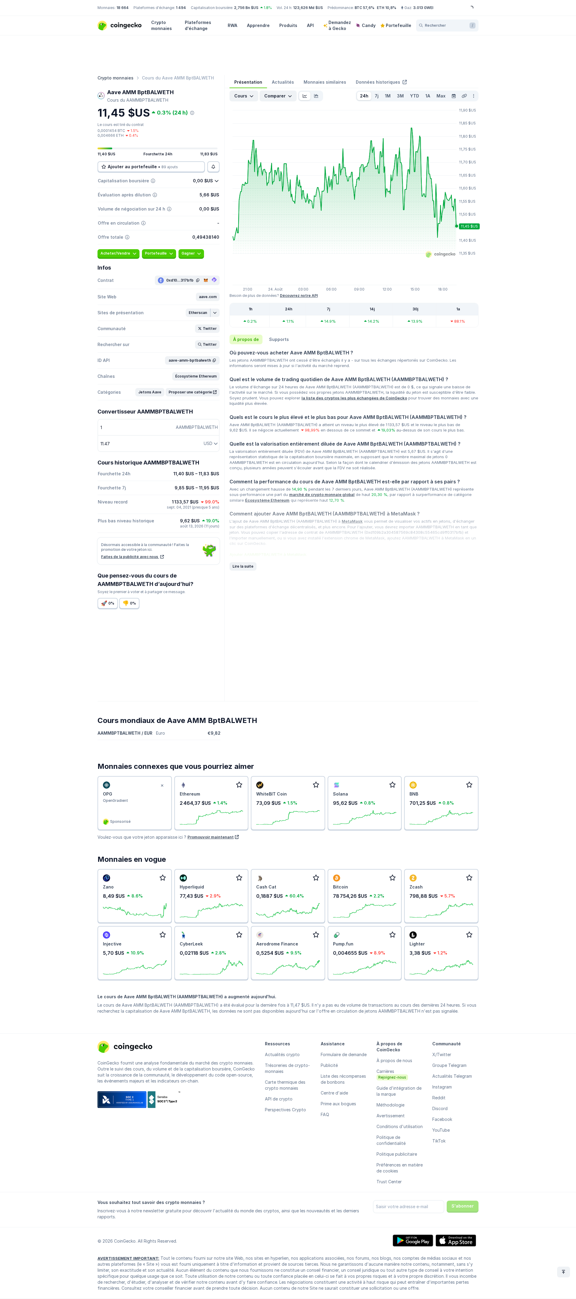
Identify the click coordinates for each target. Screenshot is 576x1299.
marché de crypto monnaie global (322, 494)
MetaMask (352, 521)
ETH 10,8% (386, 7)
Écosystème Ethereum (267, 500)
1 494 (181, 7)
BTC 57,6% (364, 7)
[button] (208, 297)
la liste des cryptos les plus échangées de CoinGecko (354, 398)
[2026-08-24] (453, 96)
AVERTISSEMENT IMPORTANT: (128, 1258)
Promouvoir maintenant (211, 837)
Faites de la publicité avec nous (130, 556)
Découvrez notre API (299, 295)
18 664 (122, 7)
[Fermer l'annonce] (162, 786)
